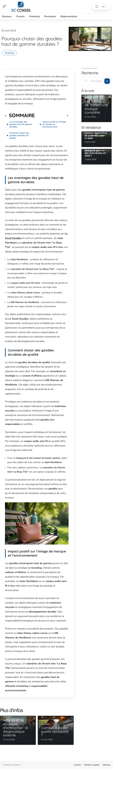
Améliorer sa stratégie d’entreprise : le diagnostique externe (15, 727)
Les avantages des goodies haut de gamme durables (20, 124)
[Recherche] (97, 6)
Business (7, 717)
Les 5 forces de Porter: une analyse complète (96, 107)
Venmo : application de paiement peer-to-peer (96, 135)
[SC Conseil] (21, 6)
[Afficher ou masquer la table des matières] (52, 115)
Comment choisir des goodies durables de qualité (19, 135)
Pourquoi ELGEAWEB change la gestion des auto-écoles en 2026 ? (96, 151)
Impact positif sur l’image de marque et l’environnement (54, 124)
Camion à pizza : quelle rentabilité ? (55, 731)
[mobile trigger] (5, 6)
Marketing (9, 53)
